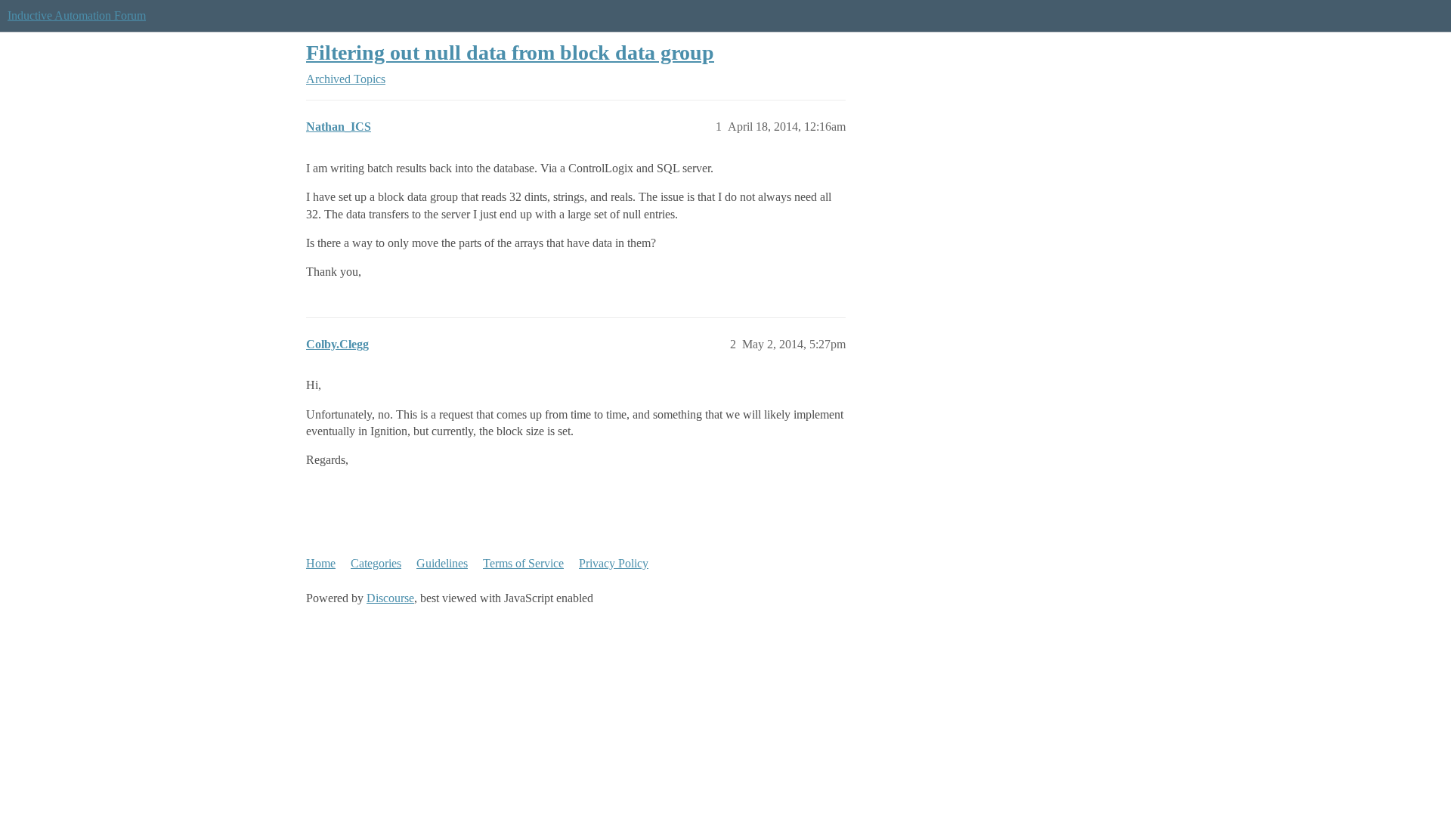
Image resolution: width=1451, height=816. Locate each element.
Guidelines (442, 563)
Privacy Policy (613, 563)
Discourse (390, 598)
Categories (376, 563)
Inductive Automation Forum (77, 15)
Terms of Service (523, 563)
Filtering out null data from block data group (510, 52)
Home (321, 563)
